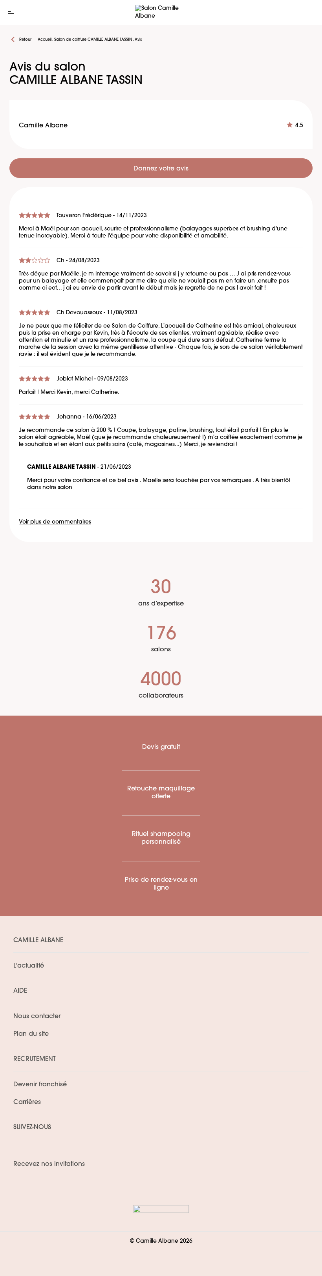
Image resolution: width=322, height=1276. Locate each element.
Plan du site (31, 1034)
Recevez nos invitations (49, 1164)
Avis (138, 40)
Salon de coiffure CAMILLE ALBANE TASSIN (93, 40)
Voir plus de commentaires (55, 522)
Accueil (44, 40)
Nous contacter (36, 1016)
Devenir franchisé (40, 1085)
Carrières (27, 1102)
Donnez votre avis (161, 169)
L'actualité (28, 966)
